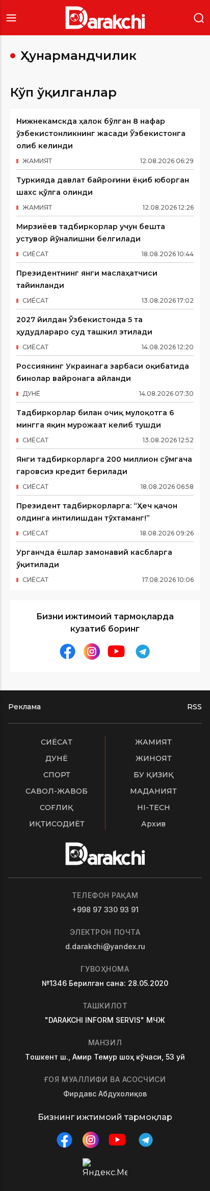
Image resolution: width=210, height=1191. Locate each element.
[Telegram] (143, 651)
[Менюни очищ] (11, 17)
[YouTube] (116, 651)
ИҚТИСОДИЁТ (57, 823)
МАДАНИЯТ (153, 791)
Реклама (24, 706)
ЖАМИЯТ (153, 742)
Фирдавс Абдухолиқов (105, 1093)
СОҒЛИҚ (56, 807)
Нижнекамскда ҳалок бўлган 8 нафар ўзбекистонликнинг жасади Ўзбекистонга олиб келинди (101, 133)
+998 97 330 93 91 (105, 909)
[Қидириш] (199, 17)
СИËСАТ (56, 742)
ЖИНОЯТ (154, 758)
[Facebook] (67, 651)
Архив (153, 823)
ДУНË (56, 758)
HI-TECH (153, 807)
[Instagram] (92, 651)
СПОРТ (56, 774)
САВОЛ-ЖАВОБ (56, 791)
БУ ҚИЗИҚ (154, 774)
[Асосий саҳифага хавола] (105, 17)
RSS (194, 706)
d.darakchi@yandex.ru (105, 946)
